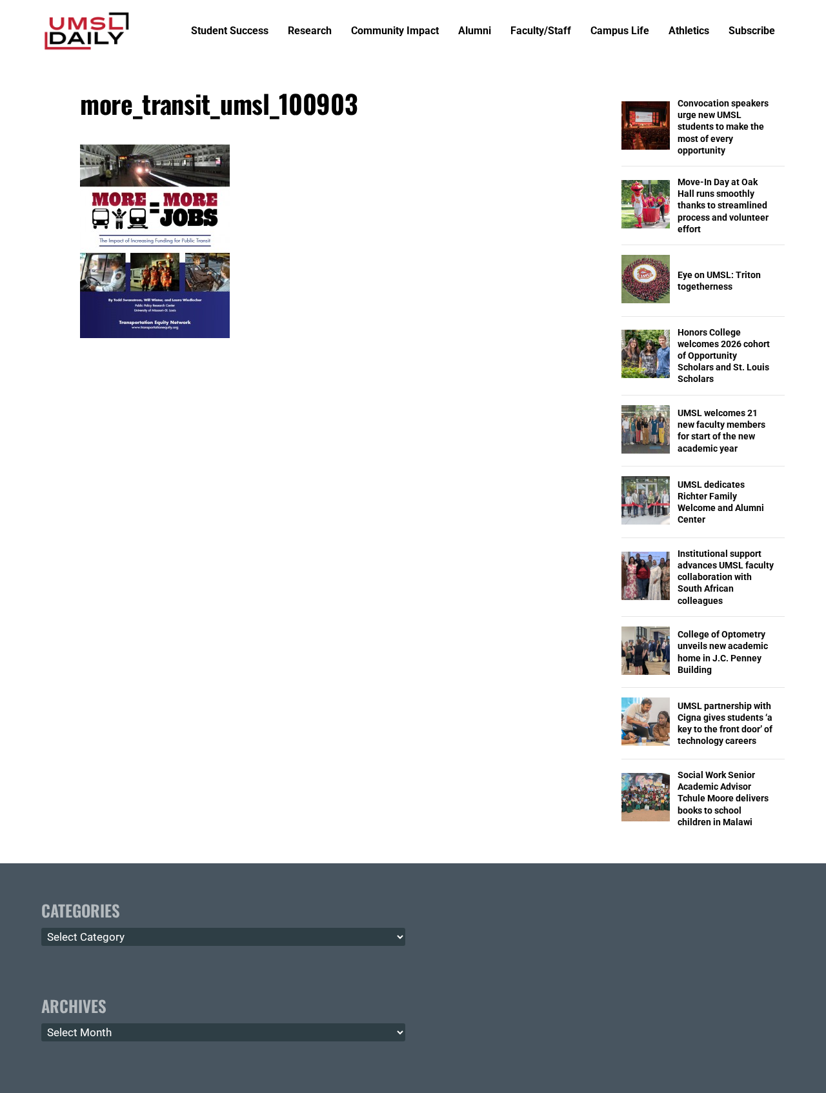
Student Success (229, 31)
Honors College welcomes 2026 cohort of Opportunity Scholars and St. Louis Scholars (724, 356)
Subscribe (752, 31)
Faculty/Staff (540, 31)
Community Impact (395, 31)
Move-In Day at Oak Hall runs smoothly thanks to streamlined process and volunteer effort (723, 205)
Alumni (474, 31)
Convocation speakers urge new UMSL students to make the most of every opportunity (723, 126)
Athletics (689, 31)
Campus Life (619, 31)
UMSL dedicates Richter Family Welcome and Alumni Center (721, 502)
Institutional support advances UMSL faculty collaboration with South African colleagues (726, 577)
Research (310, 31)
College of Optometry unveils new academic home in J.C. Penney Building (723, 652)
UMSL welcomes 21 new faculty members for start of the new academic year (721, 431)
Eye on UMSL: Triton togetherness (719, 281)
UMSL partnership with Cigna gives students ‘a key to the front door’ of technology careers (725, 724)
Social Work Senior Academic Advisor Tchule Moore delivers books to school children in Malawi (723, 798)
